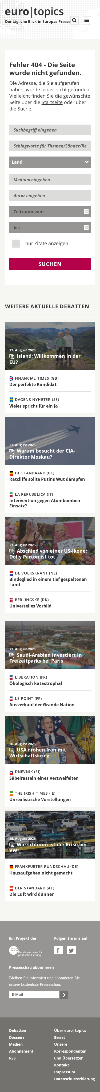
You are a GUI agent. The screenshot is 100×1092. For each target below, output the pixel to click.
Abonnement (21, 1051)
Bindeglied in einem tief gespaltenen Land (48, 582)
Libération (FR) (30, 677)
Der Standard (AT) (34, 887)
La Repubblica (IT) (33, 494)
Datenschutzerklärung (72, 1078)
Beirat (59, 1037)
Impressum (64, 1071)
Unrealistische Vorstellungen (40, 799)
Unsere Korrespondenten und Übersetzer (70, 1051)
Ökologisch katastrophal (35, 683)
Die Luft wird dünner (31, 894)
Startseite (52, 102)
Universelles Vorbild (30, 606)
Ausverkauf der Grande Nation (42, 705)
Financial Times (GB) (36, 378)
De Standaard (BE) (34, 472)
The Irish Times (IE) (34, 793)
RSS (12, 1058)
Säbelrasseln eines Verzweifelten (44, 778)
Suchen (50, 264)
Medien (16, 1044)
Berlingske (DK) (31, 599)
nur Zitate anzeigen (46, 243)
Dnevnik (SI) (27, 771)
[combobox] (50, 162)
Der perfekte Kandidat (33, 384)
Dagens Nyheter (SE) (36, 399)
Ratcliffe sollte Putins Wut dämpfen (47, 479)
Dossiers (17, 1037)
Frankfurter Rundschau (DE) (46, 866)
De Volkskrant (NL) (35, 573)
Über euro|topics (70, 1030)
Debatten (17, 1030)
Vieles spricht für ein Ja (33, 406)
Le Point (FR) (28, 698)
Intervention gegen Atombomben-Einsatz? (45, 503)
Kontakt (61, 1065)
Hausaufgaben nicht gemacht (41, 873)
